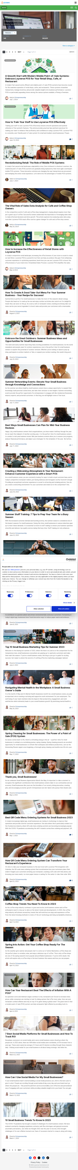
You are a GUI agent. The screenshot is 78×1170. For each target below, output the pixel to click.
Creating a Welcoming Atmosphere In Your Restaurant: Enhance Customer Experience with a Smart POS (34, 472)
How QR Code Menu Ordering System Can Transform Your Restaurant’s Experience (36, 862)
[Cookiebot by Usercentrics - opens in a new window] (67, 559)
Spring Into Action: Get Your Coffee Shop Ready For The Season (35, 946)
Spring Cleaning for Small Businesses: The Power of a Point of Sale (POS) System (38, 735)
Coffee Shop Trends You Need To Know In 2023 (30, 904)
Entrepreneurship (12, 21)
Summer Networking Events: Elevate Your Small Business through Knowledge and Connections (35, 383)
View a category (68, 46)
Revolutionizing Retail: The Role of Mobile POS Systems (34, 162)
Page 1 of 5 (31, 52)
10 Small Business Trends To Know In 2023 (28, 1120)
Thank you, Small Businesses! (21, 776)
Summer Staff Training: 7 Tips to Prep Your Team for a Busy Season (36, 515)
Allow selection (39, 609)
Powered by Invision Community (39, 1167)
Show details (67, 603)
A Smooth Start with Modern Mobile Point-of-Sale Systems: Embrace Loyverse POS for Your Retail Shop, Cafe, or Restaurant (37, 79)
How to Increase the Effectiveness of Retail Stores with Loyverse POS (34, 250)
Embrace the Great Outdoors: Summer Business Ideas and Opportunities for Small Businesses (36, 339)
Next (19, 52)
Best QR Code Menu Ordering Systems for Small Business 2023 (39, 817)
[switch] (29, 595)
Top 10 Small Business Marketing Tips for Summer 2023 (34, 647)
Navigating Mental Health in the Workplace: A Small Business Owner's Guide (37, 689)
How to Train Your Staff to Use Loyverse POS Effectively (35, 122)
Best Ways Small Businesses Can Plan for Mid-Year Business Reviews (37, 426)
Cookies (44, 1162)
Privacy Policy (35, 1162)
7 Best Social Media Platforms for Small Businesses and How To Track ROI (39, 1035)
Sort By (71, 51)
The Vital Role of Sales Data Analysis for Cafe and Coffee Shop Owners (38, 207)
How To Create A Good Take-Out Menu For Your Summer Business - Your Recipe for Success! (35, 294)
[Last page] (23, 52)
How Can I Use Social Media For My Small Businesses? (34, 1077)
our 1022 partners (14, 569)
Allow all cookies (63, 609)
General (19, 24)
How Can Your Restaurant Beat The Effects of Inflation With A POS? (38, 991)
